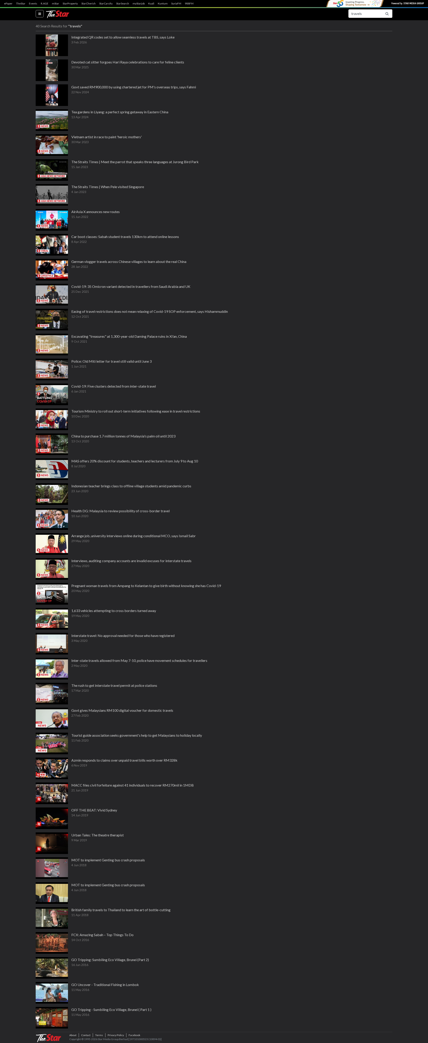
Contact (86, 1035)
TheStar (20, 3)
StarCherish (88, 3)
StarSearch (122, 3)
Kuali (151, 3)
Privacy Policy (116, 1035)
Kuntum (163, 3)
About (72, 1035)
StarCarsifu (106, 3)
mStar (55, 3)
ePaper (8, 3)
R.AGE (44, 3)
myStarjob (139, 3)
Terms (99, 1035)
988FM (189, 3)
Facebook (134, 1035)
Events (33, 3)
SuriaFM (176, 3)
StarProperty (70, 3)
